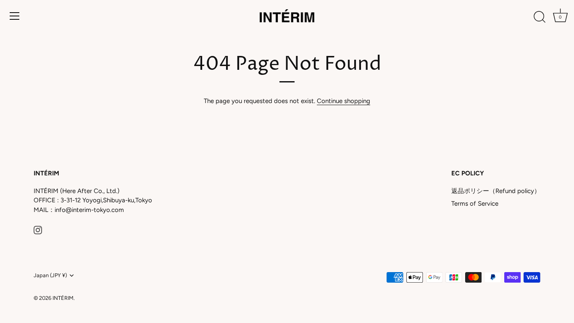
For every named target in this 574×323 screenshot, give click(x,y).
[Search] (539, 17)
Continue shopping (343, 101)
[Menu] (14, 16)
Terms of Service (474, 203)
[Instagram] (38, 229)
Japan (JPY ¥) (50, 275)
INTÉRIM (63, 298)
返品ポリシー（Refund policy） (495, 191)
